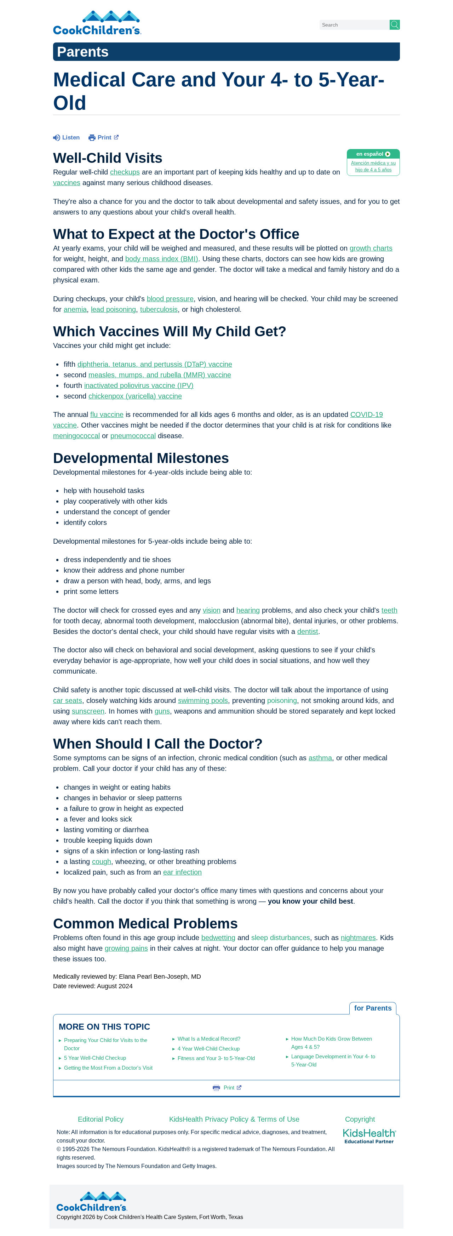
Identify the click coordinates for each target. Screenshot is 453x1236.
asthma (320, 758)
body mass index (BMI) (161, 259)
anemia (75, 309)
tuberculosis (159, 309)
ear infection (182, 872)
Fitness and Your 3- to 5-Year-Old (216, 1058)
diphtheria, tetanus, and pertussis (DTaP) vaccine (155, 364)
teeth (389, 610)
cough (101, 861)
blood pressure (170, 299)
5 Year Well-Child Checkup (95, 1058)
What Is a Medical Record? (209, 1039)
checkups (125, 172)
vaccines (66, 183)
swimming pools (203, 700)
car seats (67, 700)
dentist (307, 631)
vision (211, 610)
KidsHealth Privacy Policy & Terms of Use (234, 1119)
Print (104, 137)
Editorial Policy (101, 1119)
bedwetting (218, 938)
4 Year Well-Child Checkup (209, 1049)
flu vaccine (107, 414)
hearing (248, 610)
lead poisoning (113, 309)
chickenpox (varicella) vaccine (135, 396)
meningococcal (76, 436)
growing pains (126, 948)
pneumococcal (133, 436)
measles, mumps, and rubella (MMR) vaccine (159, 375)
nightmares (358, 938)
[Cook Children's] (97, 23)
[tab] (372, 1008)
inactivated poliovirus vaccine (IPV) (139, 385)
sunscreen (88, 711)
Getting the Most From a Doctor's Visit (108, 1068)
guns (162, 711)
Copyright (360, 1119)
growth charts (371, 248)
